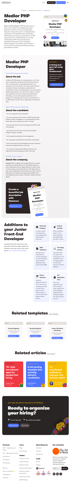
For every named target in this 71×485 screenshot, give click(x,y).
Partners (5, 478)
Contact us (39, 454)
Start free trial (13, 425)
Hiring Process (24, 461)
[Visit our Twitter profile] (60, 474)
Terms (38, 461)
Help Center (23, 451)
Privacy (38, 465)
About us (39, 448)
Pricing (5, 468)
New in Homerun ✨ (9, 471)
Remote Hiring (23, 465)
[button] (43, 2)
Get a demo (25, 425)
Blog (20, 448)
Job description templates (35, 10)
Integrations (6, 474)
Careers (38, 451)
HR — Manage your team (10, 453)
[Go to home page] (21, 2)
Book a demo (51, 2)
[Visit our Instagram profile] (54, 474)
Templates (23, 10)
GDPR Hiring (23, 480)
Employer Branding (25, 468)
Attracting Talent (24, 476)
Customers (6, 456)
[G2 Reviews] (40, 468)
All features (6, 463)
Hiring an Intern (24, 458)
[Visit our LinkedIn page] (57, 474)
